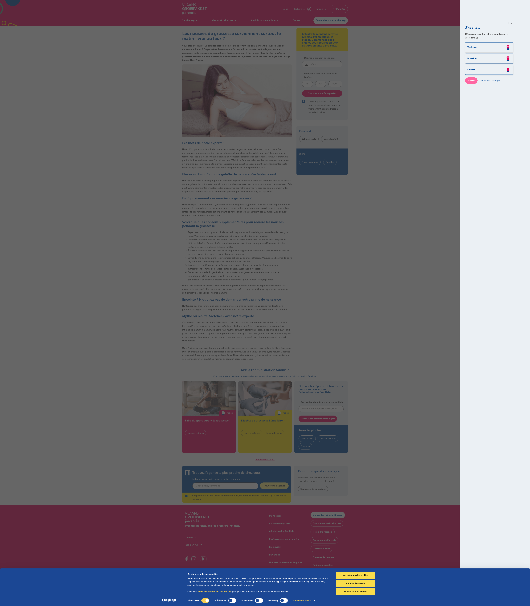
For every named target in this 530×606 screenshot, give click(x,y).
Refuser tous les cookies (356, 591)
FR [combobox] (508, 23)
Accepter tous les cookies (355, 575)
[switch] (232, 600)
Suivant (471, 80)
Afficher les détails (302, 600)
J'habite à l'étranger (490, 80)
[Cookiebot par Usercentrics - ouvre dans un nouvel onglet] (169, 601)
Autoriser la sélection (355, 583)
